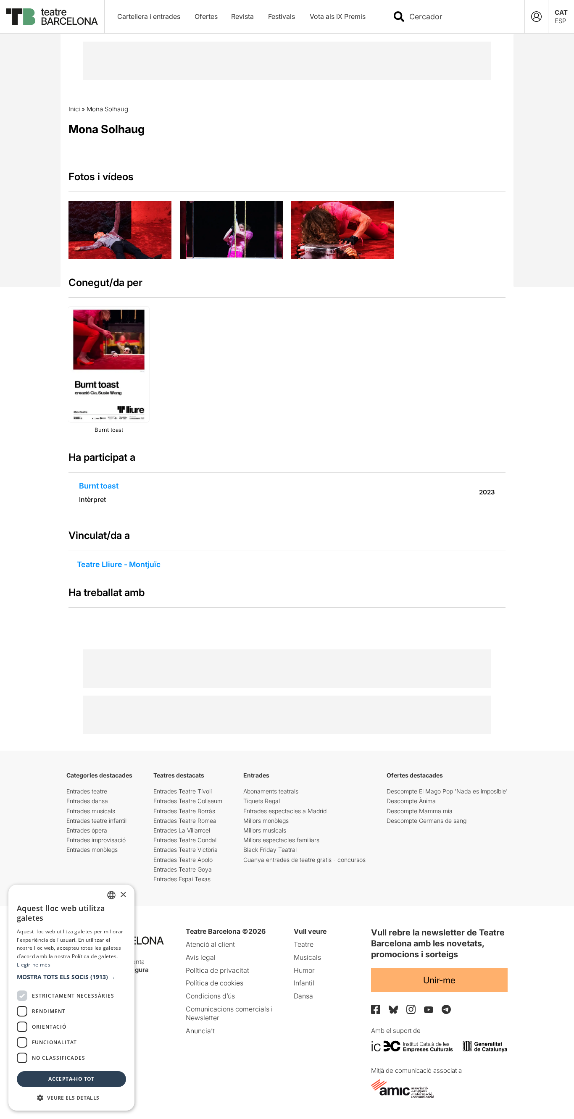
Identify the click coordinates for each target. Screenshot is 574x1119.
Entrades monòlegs (92, 849)
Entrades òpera (86, 830)
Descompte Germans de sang (426, 820)
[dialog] (71, 998)
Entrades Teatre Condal (184, 839)
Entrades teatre (86, 791)
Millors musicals (264, 830)
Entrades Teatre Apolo (183, 859)
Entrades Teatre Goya (182, 869)
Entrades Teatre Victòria (185, 849)
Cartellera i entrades (148, 16)
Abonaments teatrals (270, 791)
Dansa (303, 996)
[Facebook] (375, 1009)
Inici (74, 109)
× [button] (123, 895)
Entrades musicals (90, 810)
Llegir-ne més (33, 964)
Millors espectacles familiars (281, 839)
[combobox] (460, 16)
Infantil (304, 983)
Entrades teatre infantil (96, 820)
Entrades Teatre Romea (184, 820)
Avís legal (201, 957)
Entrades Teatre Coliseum (187, 800)
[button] (71, 977)
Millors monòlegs (266, 820)
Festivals (281, 16)
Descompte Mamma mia (420, 810)
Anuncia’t (200, 1031)
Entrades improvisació (96, 839)
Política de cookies (214, 983)
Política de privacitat (217, 970)
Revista (242, 16)
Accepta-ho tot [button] (71, 1078)
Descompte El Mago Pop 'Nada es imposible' (447, 791)
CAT (561, 12)
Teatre (303, 944)
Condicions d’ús (210, 996)
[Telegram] (446, 1009)
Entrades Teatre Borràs (184, 810)
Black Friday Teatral (270, 849)
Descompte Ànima (411, 800)
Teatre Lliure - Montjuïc (119, 564)
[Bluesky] (393, 1010)
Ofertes (206, 16)
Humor (304, 970)
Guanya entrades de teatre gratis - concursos (304, 859)
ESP (560, 21)
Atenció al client (210, 944)
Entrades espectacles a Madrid (284, 810)
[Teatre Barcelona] (52, 16)
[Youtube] (428, 1009)
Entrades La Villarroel (181, 830)
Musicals (307, 957)
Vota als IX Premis (338, 16)
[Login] (536, 16)
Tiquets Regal (261, 800)
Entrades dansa (87, 800)
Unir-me (439, 980)
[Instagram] (411, 1009)
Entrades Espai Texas (182, 879)
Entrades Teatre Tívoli (182, 791)
